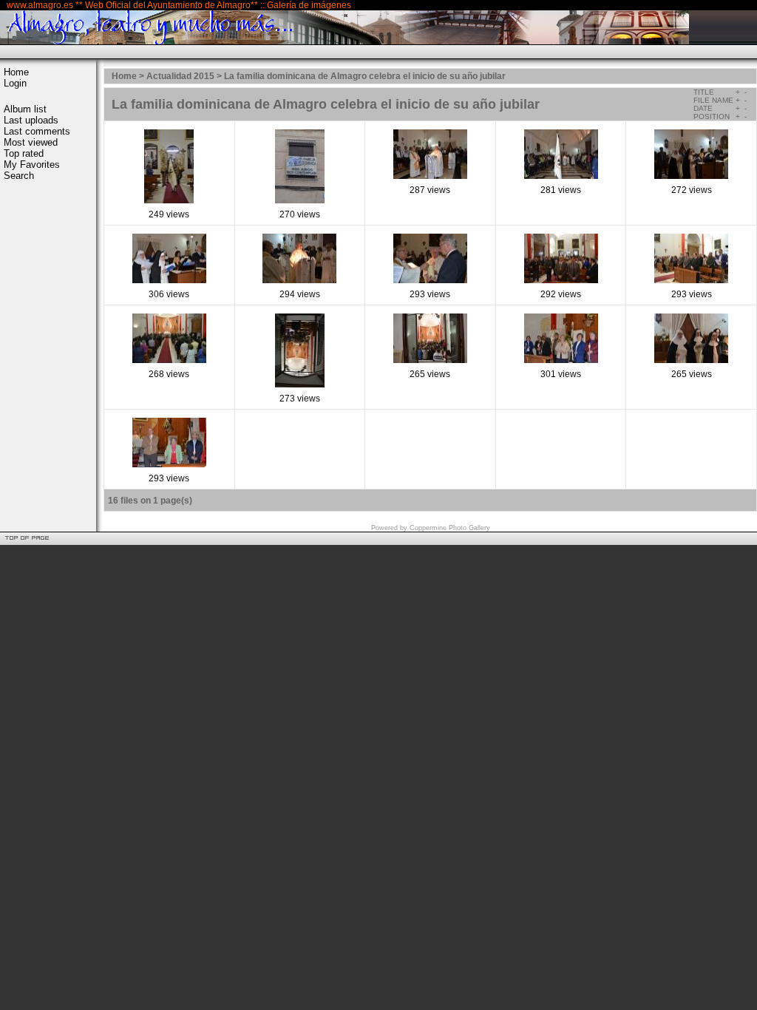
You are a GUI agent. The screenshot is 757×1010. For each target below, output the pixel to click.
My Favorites (32, 164)
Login (15, 83)
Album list (25, 109)
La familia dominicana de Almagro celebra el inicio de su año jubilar (365, 76)
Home (16, 72)
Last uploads (31, 120)
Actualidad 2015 (180, 76)
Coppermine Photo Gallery (450, 528)
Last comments (37, 131)
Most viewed (31, 142)
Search (19, 175)
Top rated (24, 153)
